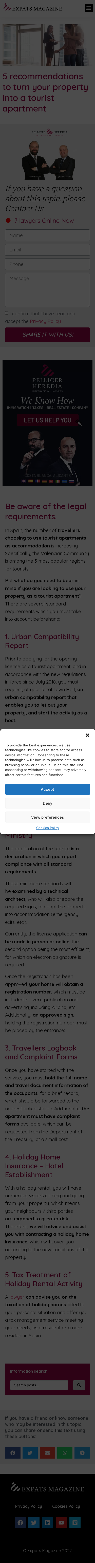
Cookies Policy (47, 828)
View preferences (47, 817)
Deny (47, 803)
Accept (47, 789)
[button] (87, 735)
